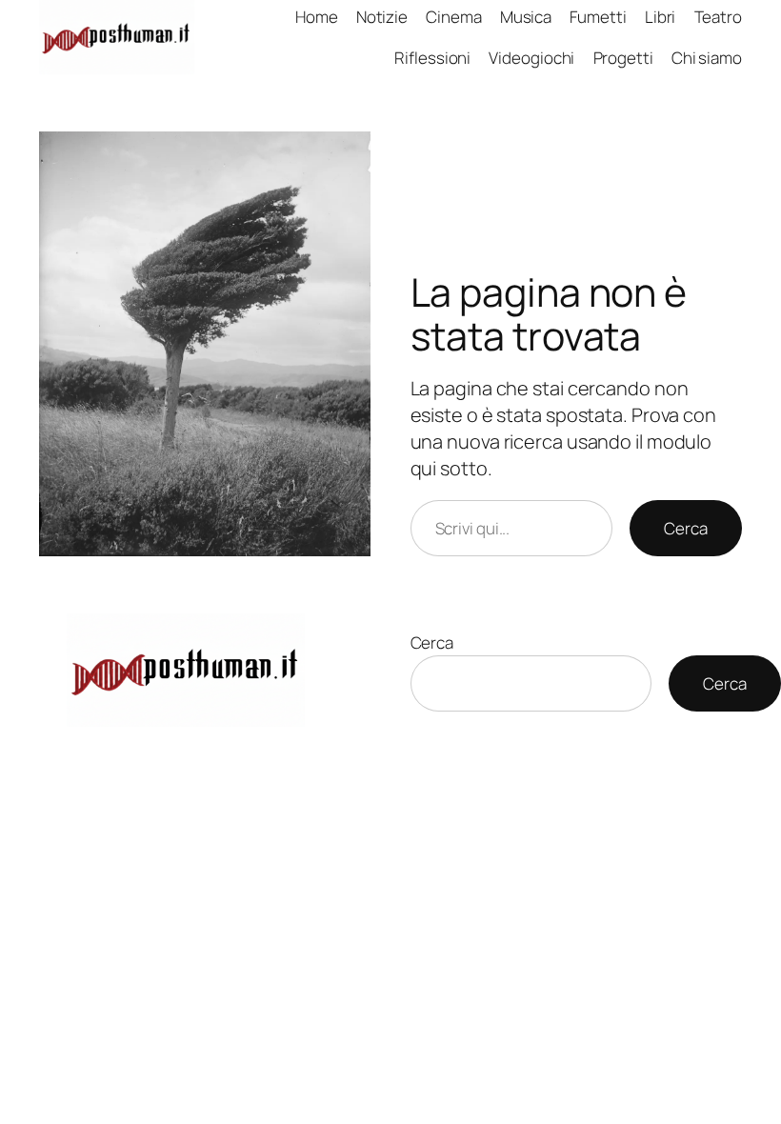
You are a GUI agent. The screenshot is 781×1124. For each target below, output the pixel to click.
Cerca (686, 528)
